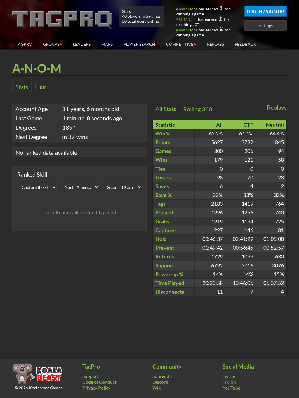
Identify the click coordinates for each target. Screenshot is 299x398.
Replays (215, 44)
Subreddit (162, 376)
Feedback (245, 44)
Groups (52, 44)
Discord (160, 382)
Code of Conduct (99, 382)
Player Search (139, 44)
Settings (265, 25)
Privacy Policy (96, 387)
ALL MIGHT (186, 19)
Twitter (229, 376)
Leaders (82, 44)
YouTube (231, 387)
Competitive (181, 44)
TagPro (24, 44)
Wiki (157, 387)
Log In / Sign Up (265, 11)
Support (90, 376)
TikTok (229, 382)
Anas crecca (187, 8)
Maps (107, 44)
